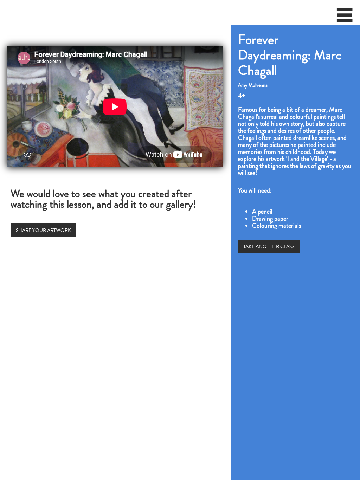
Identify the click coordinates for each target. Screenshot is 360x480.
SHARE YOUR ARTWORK (43, 230)
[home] (2, 12)
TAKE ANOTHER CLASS (268, 246)
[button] (345, 17)
